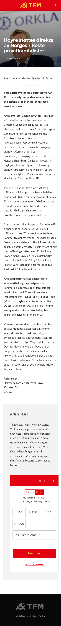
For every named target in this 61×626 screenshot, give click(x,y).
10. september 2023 (16, 58)
